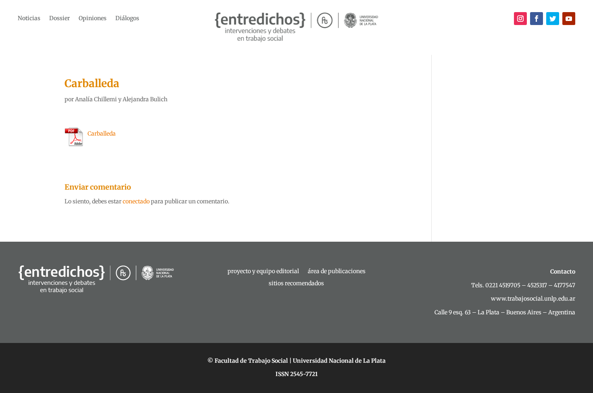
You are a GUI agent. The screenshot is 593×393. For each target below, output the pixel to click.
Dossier (59, 18)
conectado (136, 201)
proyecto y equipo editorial (263, 271)
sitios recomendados (296, 283)
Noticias (29, 18)
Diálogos (127, 18)
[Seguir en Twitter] (552, 18)
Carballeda (102, 133)
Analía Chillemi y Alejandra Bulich (121, 99)
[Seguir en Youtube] (568, 18)
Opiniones (92, 18)
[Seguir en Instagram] (520, 18)
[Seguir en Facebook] (536, 18)
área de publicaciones (336, 271)
